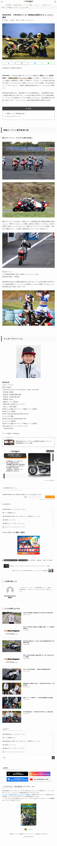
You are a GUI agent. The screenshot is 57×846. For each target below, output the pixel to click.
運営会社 (12, 834)
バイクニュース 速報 (23, 560)
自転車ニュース (10, 520)
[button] (8, 63)
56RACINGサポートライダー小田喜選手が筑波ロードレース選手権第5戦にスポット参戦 (34, 442)
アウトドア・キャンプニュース (14, 527)
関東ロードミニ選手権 (20, 20)
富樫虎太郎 (12, 20)
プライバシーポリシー (29, 834)
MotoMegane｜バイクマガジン (14, 509)
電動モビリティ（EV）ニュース (14, 523)
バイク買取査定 (10, 513)
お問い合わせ (44, 834)
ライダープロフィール (13, 116)
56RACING (6, 20)
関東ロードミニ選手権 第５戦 (15, 113)
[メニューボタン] (2, 2)
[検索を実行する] (53, 757)
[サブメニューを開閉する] (53, 509)
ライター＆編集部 (19, 834)
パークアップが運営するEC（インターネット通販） (16, 794)
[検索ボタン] (55, 2)
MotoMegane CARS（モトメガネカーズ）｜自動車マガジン (22, 516)
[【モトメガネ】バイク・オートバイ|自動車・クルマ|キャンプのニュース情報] (28, 2)
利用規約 (38, 834)
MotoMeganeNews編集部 (10, 596)
